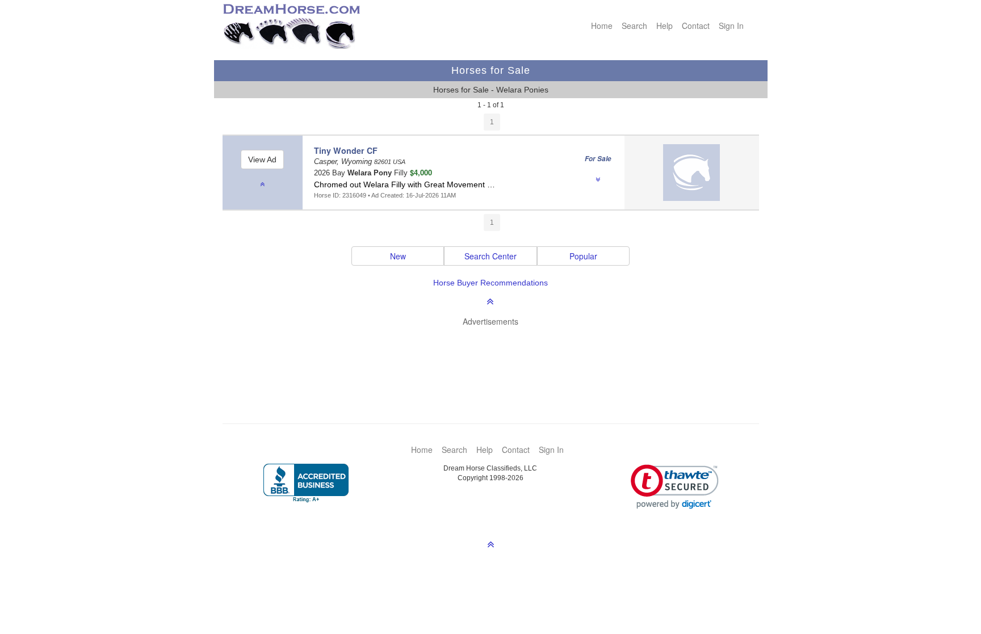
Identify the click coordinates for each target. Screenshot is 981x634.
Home (602, 25)
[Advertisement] (496, 358)
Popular (583, 256)
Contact (696, 25)
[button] (674, 487)
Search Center (490, 256)
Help (664, 25)
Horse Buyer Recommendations (490, 282)
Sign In (731, 25)
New (398, 256)
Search (634, 25)
